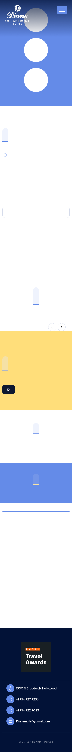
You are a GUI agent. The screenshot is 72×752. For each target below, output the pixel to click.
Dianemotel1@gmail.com (33, 721)
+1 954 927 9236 (27, 699)
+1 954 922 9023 (27, 710)
